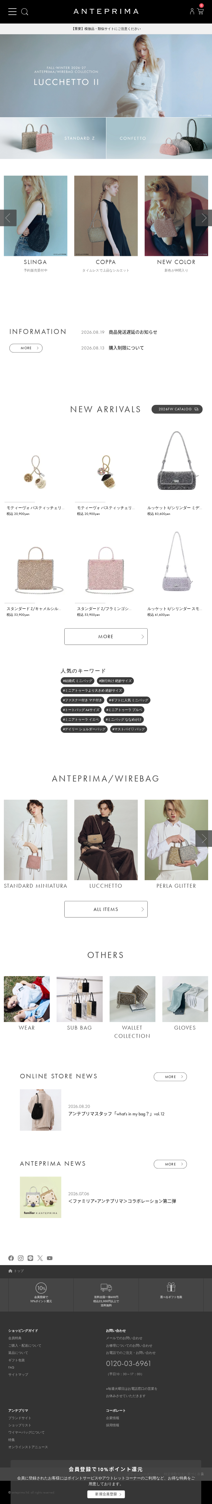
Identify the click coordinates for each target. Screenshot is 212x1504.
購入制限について (126, 348)
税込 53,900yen (18, 614)
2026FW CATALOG (175, 409)
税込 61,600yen (158, 614)
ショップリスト (19, 1425)
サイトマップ (18, 1374)
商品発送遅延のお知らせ (133, 332)
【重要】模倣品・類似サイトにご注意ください (106, 29)
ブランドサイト (19, 1418)
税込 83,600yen (158, 514)
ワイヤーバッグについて (26, 1432)
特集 (11, 1440)
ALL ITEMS (106, 909)
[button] (8, 217)
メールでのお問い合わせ (124, 1338)
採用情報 (112, 1425)
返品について (18, 1353)
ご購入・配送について (24, 1345)
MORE (26, 348)
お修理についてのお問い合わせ (129, 1345)
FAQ (11, 1367)
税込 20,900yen (18, 514)
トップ (19, 1271)
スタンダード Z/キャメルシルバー (36, 608)
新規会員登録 (106, 1494)
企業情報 (112, 1418)
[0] (200, 13)
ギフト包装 (16, 1360)
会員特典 (15, 1338)
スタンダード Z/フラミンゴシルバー (108, 608)
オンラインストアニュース (28, 1447)
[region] (35, 462)
